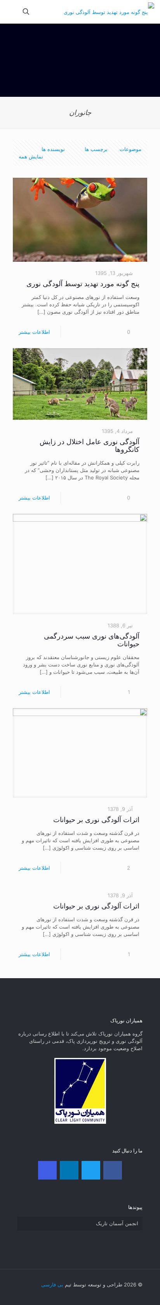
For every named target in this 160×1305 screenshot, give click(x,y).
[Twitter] (91, 1170)
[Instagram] (47, 1170)
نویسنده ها (53, 149)
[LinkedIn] (69, 1170)
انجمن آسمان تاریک (117, 1223)
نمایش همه (31, 156)
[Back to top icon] (25, 1285)
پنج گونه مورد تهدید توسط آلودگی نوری (82, 284)
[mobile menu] (14, 11)
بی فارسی (52, 1284)
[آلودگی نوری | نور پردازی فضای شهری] (109, 11)
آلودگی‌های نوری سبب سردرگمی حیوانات (91, 640)
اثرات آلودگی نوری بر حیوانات (96, 820)
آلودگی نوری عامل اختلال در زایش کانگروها (89, 445)
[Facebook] (112, 1170)
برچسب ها (95, 149)
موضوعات (130, 149)
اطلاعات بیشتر (34, 332)
